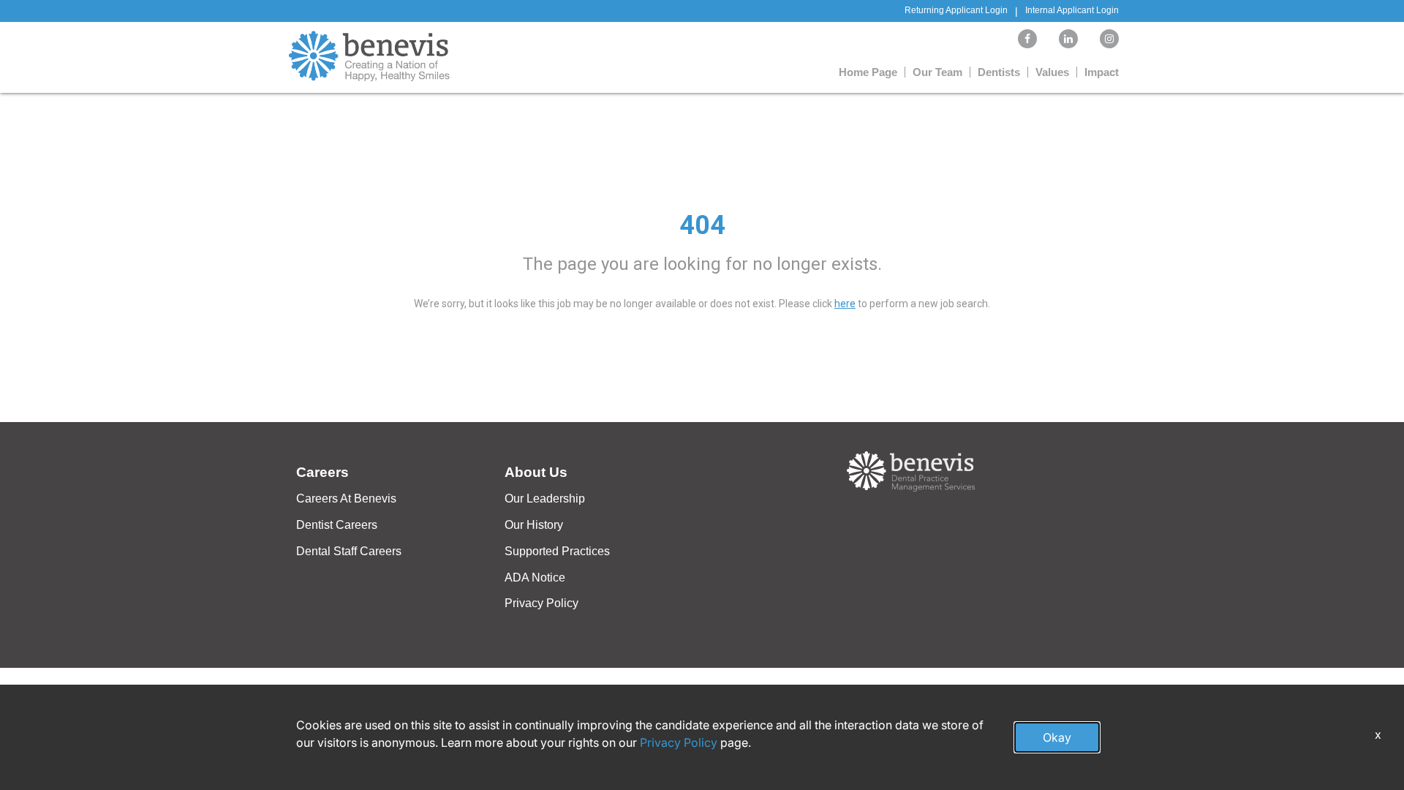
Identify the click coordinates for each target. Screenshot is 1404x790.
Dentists (999, 72)
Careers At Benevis (346, 498)
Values (1052, 72)
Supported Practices (557, 551)
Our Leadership (545, 498)
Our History (534, 525)
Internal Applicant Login (1072, 10)
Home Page (868, 72)
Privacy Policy (541, 603)
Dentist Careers (336, 525)
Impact (1101, 72)
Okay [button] (1057, 737)
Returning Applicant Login (956, 10)
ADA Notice (535, 577)
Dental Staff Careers (348, 551)
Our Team (937, 72)
